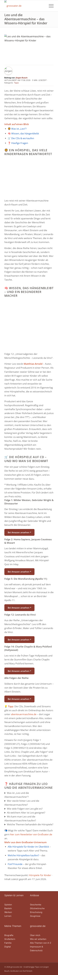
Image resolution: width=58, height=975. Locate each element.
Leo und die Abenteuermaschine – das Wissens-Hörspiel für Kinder (25, 19)
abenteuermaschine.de (23, 714)
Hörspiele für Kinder (40, 875)
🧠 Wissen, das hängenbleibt (23, 133)
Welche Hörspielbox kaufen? (23, 855)
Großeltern (9, 939)
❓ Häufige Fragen (18, 143)
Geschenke (35, 904)
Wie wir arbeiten (38, 939)
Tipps (16, 83)
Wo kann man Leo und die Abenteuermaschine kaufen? (20, 818)
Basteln (8, 908)
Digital (7, 946)
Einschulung (36, 912)
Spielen (8, 904)
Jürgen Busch (21, 78)
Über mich (35, 935)
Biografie (8, 935)
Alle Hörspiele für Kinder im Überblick (28, 846)
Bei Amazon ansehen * (19, 532)
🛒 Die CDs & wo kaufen (21, 138)
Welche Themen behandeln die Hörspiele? (30, 824)
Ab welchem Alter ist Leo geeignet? (26, 812)
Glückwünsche (37, 908)
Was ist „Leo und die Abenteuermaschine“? (16, 794)
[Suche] (43, 5)
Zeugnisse (35, 916)
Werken (8, 912)
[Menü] (50, 5)
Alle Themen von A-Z (40, 943)
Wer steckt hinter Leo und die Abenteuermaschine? (21, 802)
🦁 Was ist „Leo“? (17, 128)
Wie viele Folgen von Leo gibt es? (25, 808)
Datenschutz (36, 950)
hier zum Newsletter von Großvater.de (31, 834)
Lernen (7, 916)
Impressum (35, 946)
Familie (8, 943)
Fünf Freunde (15, 864)
